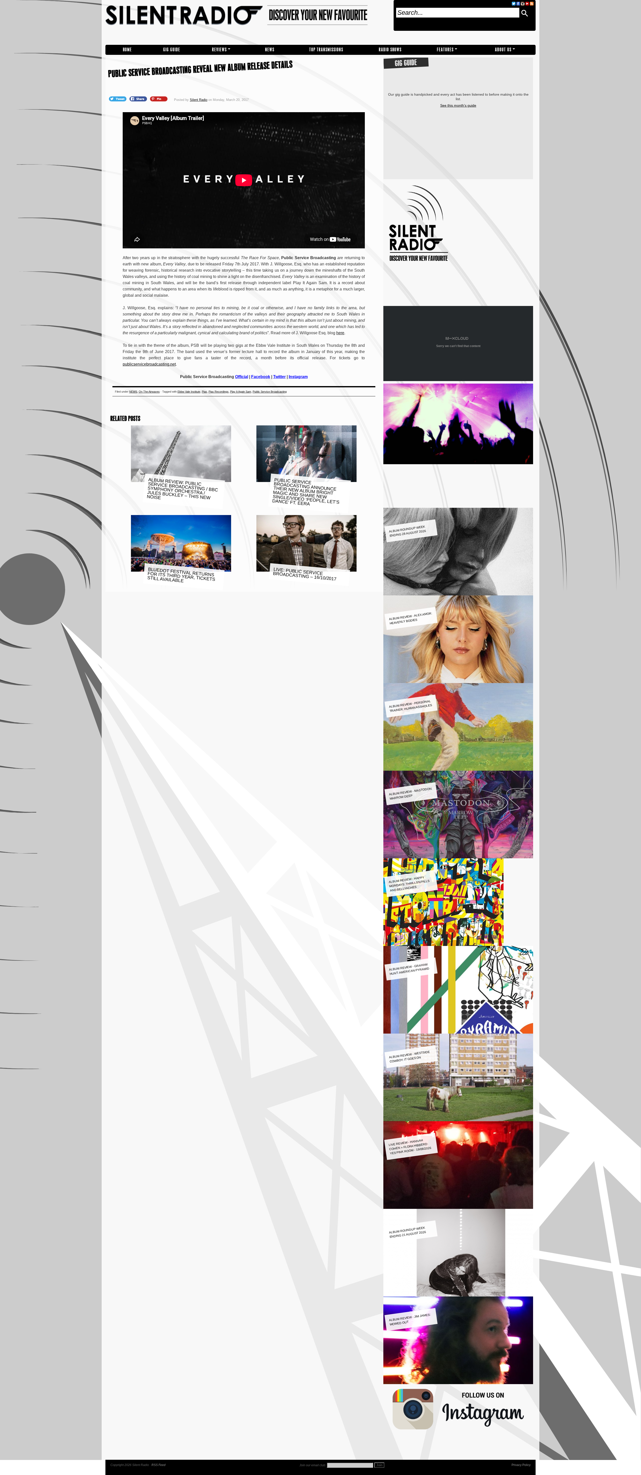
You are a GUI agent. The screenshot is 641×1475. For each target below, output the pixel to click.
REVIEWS (219, 49)
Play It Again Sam (240, 391)
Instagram (298, 377)
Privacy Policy (521, 1465)
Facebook (260, 377)
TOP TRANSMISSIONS (326, 49)
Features (445, 49)
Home (127, 49)
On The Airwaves (149, 391)
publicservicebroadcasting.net (149, 364)
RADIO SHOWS (390, 49)
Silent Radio (247, 22)
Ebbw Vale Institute (189, 391)
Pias (204, 391)
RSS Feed (158, 1465)
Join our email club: (312, 1465)
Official (241, 377)
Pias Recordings (219, 391)
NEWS (269, 49)
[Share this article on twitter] (118, 99)
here (340, 333)
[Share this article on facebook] (138, 99)
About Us (503, 49)
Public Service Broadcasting (270, 391)
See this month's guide (458, 105)
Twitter (279, 377)
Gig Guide (171, 49)
